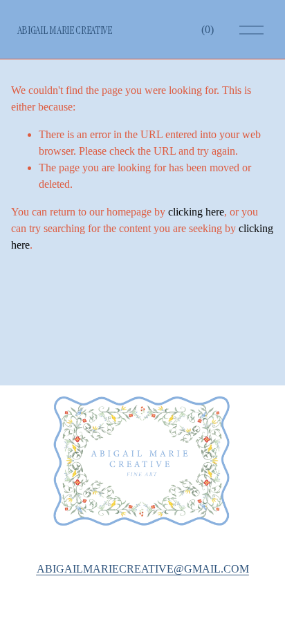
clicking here (196, 212)
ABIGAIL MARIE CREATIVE (64, 30)
